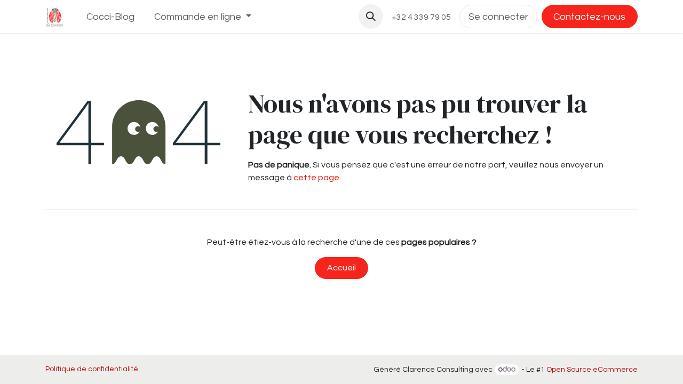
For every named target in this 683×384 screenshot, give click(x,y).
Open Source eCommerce (592, 369)
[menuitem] (111, 16)
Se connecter (498, 17)
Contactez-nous (589, 17)
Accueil (341, 267)
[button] (371, 16)
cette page (316, 177)
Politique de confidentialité (91, 369)
